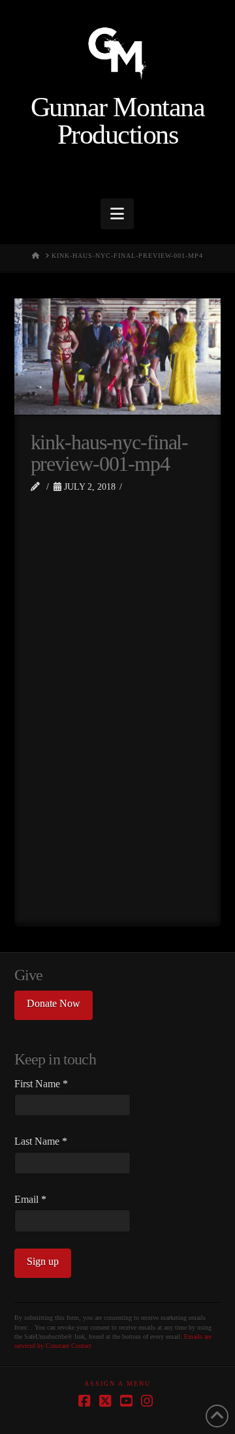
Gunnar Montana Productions (117, 121)
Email (30, 1199)
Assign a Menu (117, 1383)
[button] (117, 214)
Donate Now (53, 1003)
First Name (41, 1083)
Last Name (40, 1141)
